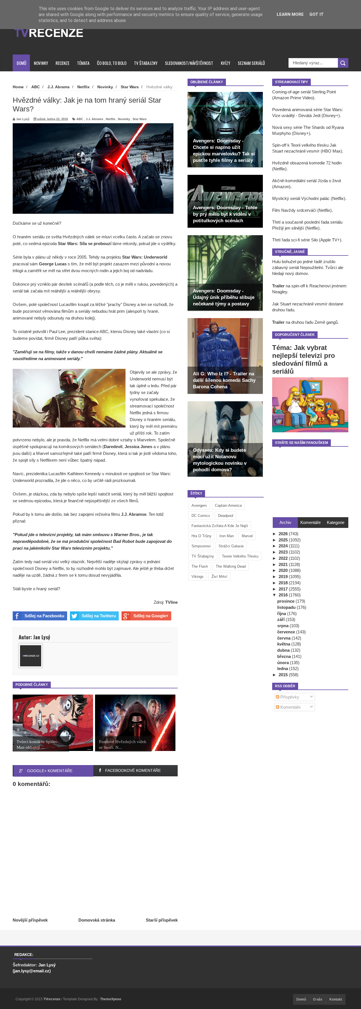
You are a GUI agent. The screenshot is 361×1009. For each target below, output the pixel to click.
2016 (284, 594)
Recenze (62, 63)
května (284, 644)
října (282, 613)
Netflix (110, 119)
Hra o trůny (201, 536)
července (286, 631)
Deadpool (225, 516)
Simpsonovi (201, 546)
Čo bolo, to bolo (111, 63)
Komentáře (290, 707)
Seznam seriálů (251, 63)
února (283, 662)
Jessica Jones (139, 446)
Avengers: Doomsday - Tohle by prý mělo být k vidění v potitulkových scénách (225, 214)
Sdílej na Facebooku (44, 615)
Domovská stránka (96, 920)
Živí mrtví (219, 576)
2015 (284, 674)
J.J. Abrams (94, 119)
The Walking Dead (231, 566)
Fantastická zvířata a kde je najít (219, 526)
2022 (284, 558)
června (284, 638)
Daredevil (113, 446)
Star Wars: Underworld (144, 257)
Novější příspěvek (30, 920)
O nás (317, 999)
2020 (284, 570)
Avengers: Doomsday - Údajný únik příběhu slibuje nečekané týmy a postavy (223, 297)
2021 (284, 564)
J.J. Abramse (133, 514)
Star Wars (140, 119)
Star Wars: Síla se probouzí (84, 243)
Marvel (247, 536)
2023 (284, 552)
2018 (284, 582)
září (281, 619)
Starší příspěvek (162, 920)
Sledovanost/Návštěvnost (189, 63)
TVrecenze (52, 999)
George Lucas (53, 263)
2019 (284, 576)
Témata (83, 63)
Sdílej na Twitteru (99, 615)
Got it (316, 14)
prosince (286, 601)
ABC (79, 119)
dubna (284, 650)
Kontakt (335, 999)
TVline (171, 602)
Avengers (199, 505)
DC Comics (200, 516)
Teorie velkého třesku (240, 556)
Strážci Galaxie (231, 546)
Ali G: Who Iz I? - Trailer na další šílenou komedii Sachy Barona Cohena (224, 380)
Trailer (278, 285)
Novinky (41, 63)
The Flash (199, 566)
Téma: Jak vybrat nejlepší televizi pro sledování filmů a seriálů (303, 359)
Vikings (197, 576)
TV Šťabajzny (202, 556)
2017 (284, 589)
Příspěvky (289, 697)
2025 (284, 539)
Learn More (290, 14)
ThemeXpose (110, 999)
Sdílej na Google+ (150, 615)
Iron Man (226, 536)
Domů (21, 63)
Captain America (228, 505)
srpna (283, 625)
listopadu (287, 607)
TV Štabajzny (145, 63)
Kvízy (225, 63)
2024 (284, 545)
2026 (284, 533)
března (284, 656)
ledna (283, 668)
